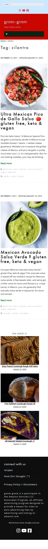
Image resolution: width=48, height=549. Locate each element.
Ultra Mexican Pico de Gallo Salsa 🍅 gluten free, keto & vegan (22, 121)
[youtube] (24, 10)
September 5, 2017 (9, 196)
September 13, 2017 (9, 58)
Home (3, 41)
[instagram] (20, 10)
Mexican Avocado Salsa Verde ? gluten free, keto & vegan (24, 256)
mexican (22, 169)
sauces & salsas (34, 169)
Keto (16, 169)
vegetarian (11, 172)
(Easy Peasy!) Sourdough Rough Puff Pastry (20, 366)
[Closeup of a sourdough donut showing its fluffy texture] (20, 388)
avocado (7, 313)
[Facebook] (30, 530)
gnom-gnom (15, 21)
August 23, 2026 (19, 406)
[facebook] (27, 10)
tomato (21, 176)
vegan (3, 172)
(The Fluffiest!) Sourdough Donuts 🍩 (19, 403)
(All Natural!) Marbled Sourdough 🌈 (20, 441)
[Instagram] (18, 530)
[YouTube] (24, 530)
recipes (8, 470)
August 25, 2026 (19, 369)
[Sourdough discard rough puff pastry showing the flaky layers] (20, 350)
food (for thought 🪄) (17, 476)
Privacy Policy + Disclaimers (20, 484)
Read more (6, 163)
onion (13, 176)
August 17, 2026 (19, 444)
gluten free (7, 169)
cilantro (6, 176)
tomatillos (24, 313)
